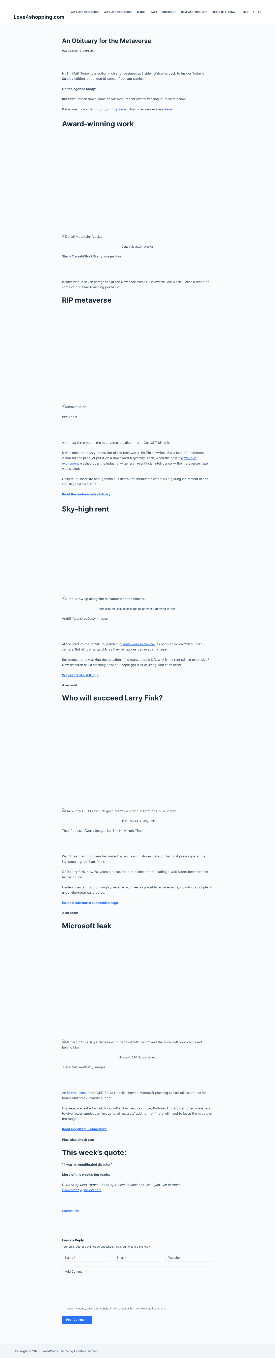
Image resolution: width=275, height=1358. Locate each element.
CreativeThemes (86, 1351)
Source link (70, 1211)
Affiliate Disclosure (85, 11)
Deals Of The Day (224, 11)
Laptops (88, 50)
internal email (77, 1093)
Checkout (169, 11)
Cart (153, 11)
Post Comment (77, 1320)
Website (174, 1257)
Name (70, 1257)
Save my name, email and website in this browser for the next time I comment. (116, 1308)
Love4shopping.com (39, 17)
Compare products (194, 11)
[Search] (259, 12)
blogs (141, 11)
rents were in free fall (139, 644)
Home (244, 11)
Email (122, 1257)
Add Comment (76, 1271)
